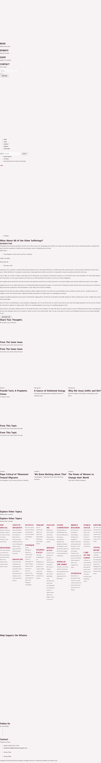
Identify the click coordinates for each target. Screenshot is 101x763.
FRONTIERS (5, 548)
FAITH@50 (29, 545)
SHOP (5, 142)
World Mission (7, 156)
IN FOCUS (29, 525)
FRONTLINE (17, 559)
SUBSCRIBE (7, 149)
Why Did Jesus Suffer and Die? (84, 390)
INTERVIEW (76, 573)
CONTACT (6, 144)
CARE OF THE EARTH (87, 555)
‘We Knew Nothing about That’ (50, 474)
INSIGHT (40, 525)
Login (1, 165)
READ (5, 139)
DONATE (6, 146)
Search (2, 153)
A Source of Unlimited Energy (49, 390)
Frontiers (6, 159)
